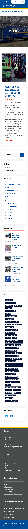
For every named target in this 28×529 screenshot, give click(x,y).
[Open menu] (26, 12)
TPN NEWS (10, 212)
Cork (8, 308)
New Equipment (12, 197)
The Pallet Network (13, 387)
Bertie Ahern (10, 303)
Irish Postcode (11, 350)
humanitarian (11, 335)
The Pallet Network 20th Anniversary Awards (16, 280)
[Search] (22, 155)
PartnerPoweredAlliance (13, 365)
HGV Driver (10, 332)
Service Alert (11, 203)
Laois (8, 358)
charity (18, 305)
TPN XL (6, 466)
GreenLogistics (11, 330)
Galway (9, 327)
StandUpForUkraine (12, 382)
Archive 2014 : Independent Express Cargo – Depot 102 (13, 91)
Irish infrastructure (12, 348)
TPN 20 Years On (12, 209)
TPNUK (9, 393)
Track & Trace (8, 489)
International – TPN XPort (12, 470)
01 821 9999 (9, 515)
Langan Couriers (12, 356)
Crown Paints (11, 311)
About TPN (7, 437)
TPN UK (9, 215)
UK (4, 461)
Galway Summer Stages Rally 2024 (17, 258)
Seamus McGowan (12, 379)
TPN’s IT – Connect (10, 463)
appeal (9, 300)
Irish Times (10, 353)
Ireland (9, 345)
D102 (8, 314)
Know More (8, 140)
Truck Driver (10, 395)
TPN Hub (17, 390)
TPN (8, 390)
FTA (8, 324)
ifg (14, 338)
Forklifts (9, 319)
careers (9, 305)
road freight (10, 374)
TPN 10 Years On (12, 206)
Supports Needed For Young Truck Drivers (16, 236)
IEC (8, 338)
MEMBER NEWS (11, 194)
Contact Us (7, 444)
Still (8, 384)
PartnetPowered (11, 368)
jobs (19, 353)
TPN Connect (8, 487)
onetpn (17, 358)
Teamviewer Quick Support (13, 494)
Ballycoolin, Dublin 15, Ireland (15, 508)
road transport (11, 376)
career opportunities (14, 184)
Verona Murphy (11, 401)
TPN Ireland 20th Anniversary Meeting (17, 269)
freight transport (12, 322)
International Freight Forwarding (12, 341)
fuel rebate (17, 324)
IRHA (8, 188)
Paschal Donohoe (12, 371)
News (5, 485)
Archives (7, 168)
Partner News (11, 200)
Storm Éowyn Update (16, 246)
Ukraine (9, 218)
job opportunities (12, 191)
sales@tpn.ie (10, 511)
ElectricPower (11, 316)
